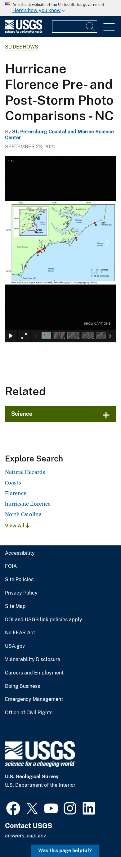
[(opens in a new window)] (13, 807)
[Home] (23, 32)
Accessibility (20, 553)
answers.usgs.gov (25, 836)
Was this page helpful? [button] (65, 851)
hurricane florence (28, 504)
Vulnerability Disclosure (32, 659)
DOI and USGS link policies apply (43, 620)
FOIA (11, 566)
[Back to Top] (98, 834)
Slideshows (21, 47)
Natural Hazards (25, 472)
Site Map (15, 606)
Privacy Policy (21, 593)
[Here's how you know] (60, 8)
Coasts (13, 482)
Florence (15, 493)
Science (21, 413)
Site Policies (19, 579)
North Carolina (23, 514)
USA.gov (15, 646)
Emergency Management (34, 699)
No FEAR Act (20, 633)
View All (15, 526)
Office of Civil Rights (28, 713)
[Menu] (109, 27)
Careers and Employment (34, 673)
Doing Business (22, 686)
